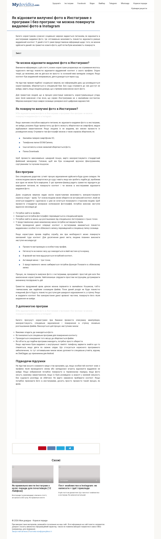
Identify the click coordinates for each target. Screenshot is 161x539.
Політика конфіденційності (40, 531)
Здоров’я (56, 3)
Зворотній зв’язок (19, 531)
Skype (92, 3)
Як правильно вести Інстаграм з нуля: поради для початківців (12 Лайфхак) (31, 488)
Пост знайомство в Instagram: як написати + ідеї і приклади (77, 487)
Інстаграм (69, 3)
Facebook (81, 3)
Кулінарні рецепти (139, 8)
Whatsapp (125, 3)
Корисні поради (140, 3)
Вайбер (102, 3)
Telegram (113, 3)
